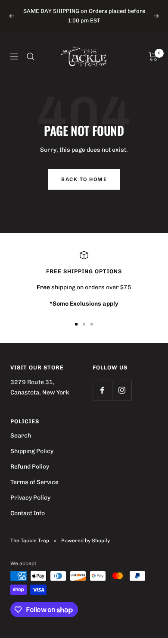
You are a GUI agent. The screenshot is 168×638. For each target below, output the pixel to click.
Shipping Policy (31, 451)
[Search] (30, 56)
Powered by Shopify (85, 541)
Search (20, 435)
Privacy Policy (30, 497)
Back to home (84, 179)
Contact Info (27, 513)
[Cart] (153, 56)
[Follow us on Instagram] (121, 390)
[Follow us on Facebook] (102, 390)
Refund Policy (29, 466)
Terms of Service (34, 482)
